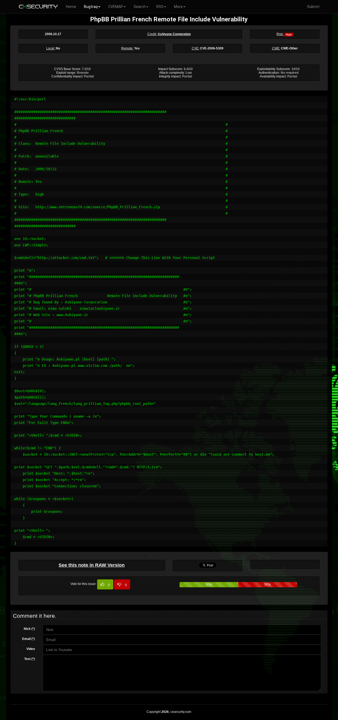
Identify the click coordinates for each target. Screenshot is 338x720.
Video (30, 649)
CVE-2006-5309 (211, 48)
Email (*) (28, 639)
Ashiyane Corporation (174, 34)
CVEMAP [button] (115, 6)
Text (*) (29, 659)
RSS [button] (159, 6)
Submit (313, 6)
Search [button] (140, 6)
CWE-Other (289, 48)
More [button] (178, 6)
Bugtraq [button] (91, 6)
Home (71, 6)
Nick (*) (29, 629)
